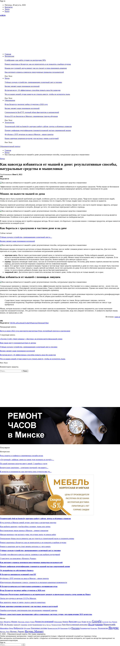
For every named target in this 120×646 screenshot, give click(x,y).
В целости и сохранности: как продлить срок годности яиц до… (26, 472)
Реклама (75, 628)
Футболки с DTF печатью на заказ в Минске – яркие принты (29, 134)
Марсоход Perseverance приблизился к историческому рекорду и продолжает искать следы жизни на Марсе (45, 594)
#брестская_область (24, 622)
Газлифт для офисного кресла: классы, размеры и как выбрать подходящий (30, 554)
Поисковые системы (39, 628)
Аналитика (24, 625)
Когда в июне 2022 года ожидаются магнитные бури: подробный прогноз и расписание (35, 331)
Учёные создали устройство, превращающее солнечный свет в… (26, 237)
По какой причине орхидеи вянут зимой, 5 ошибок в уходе (23, 464)
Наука (7, 78)
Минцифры (4, 628)
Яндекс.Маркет (34, 631)
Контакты (9, 7)
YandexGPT (16, 625)
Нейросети (18, 628)
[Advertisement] (60, 34)
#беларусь (7, 622)
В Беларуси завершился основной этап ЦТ (18, 574)
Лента (7, 9)
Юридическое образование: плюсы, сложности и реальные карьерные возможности (33, 582)
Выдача (49, 624)
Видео (44, 624)
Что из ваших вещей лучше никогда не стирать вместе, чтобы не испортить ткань (37, 94)
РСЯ (69, 628)
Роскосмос (93, 628)
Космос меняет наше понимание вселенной (22, 86)
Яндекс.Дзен (5, 632)
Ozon (110, 622)
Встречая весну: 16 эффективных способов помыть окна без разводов (32, 90)
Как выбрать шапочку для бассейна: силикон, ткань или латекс (25, 527)
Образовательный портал (10, 146)
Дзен (64, 624)
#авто (1, 622)
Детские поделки (56, 625)
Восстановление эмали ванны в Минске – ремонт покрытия (24, 531)
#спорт (79, 622)
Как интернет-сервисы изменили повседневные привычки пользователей (34, 72)
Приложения (64, 628)
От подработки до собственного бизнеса (16, 570)
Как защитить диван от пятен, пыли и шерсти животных (22, 602)
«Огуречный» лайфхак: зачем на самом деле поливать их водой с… (27, 460)
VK (1, 624)
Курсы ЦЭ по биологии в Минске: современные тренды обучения (31, 116)
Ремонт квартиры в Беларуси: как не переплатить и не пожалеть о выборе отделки (38, 64)
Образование (10, 100)
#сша (84, 622)
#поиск (65, 622)
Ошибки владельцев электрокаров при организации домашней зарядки (28, 610)
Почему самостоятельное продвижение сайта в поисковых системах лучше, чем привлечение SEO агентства (46, 614)
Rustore (114, 622)
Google (97, 621)
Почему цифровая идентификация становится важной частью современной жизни (38, 130)
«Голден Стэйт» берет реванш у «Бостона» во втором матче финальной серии (31, 339)
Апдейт (30, 625)
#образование (58, 622)
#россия (73, 621)
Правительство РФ (54, 628)
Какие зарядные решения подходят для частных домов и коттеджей (32, 138)
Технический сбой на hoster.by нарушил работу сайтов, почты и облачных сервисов (38, 126)
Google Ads (105, 622)
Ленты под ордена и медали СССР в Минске (18, 598)
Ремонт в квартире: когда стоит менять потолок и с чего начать (25, 546)
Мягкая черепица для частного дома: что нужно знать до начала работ (28, 534)
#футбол (89, 622)
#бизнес (14, 622)
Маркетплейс (109, 624)
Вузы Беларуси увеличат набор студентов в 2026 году (26, 104)
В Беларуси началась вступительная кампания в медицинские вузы (28, 586)
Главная (8, 54)
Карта (7, 11)
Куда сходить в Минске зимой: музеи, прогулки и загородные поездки (28, 523)
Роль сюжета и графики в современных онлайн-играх (21, 456)
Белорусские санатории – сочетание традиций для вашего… (24, 468)
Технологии (9, 122)
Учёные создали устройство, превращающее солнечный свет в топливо (33, 82)
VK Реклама (8, 625)
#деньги (32, 622)
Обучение (27, 628)
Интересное (9, 56)
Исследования (95, 624)
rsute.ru (117, 317)
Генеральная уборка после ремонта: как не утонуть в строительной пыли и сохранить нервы (37, 538)
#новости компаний (44, 621)
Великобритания (37, 625)
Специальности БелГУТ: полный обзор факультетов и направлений (32, 112)
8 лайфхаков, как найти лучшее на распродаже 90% (25, 60)
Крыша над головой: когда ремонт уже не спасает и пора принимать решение (36, 68)
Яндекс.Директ (17, 631)
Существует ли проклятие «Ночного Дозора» (18, 558)
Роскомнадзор (85, 628)
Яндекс (113, 628)
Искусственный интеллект (77, 625)
